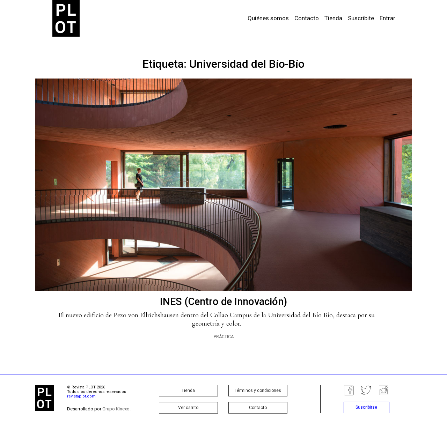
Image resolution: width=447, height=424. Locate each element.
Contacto (306, 18)
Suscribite (361, 18)
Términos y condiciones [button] (258, 390)
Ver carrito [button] (188, 407)
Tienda (333, 18)
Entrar (387, 18)
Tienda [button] (188, 390)
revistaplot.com (81, 396)
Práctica (224, 336)
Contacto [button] (258, 407)
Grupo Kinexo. (116, 408)
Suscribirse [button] (366, 407)
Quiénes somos (268, 18)
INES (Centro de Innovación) (223, 301)
